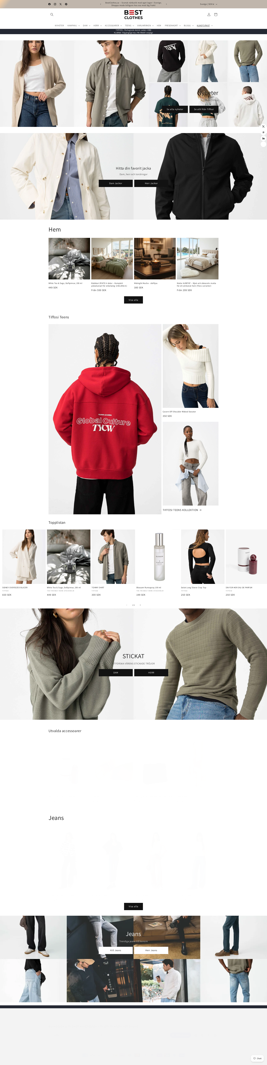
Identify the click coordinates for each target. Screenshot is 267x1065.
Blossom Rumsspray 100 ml (148, 587)
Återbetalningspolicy (126, 1058)
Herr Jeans (151, 950)
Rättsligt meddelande (194, 1058)
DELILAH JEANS (184, 892)
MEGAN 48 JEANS (99, 892)
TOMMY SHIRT (98, 587)
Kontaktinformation (162, 1058)
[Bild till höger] (140, 605)
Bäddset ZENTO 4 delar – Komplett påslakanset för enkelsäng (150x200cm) (109, 284)
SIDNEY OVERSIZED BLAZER (15, 587)
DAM (115, 672)
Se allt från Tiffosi (204, 109)
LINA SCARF (182, 794)
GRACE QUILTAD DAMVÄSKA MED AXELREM (153, 794)
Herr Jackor (151, 183)
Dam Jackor (115, 183)
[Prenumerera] (100, 1031)
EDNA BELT (96, 794)
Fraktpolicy (178, 1058)
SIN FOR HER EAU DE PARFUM (62, 794)
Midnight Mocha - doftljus (145, 283)
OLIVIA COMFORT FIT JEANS (61, 892)
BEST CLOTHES (76, 1058)
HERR (151, 672)
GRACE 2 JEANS (141, 892)
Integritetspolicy (108, 1058)
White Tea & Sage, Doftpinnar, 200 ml (65, 283)
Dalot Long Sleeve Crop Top (193, 587)
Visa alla (133, 299)
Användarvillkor (144, 1058)
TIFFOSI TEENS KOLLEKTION (180, 510)
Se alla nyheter (175, 109)
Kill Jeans (115, 950)
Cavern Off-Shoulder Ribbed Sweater (179, 411)
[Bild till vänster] (126, 605)
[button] (52, 14)
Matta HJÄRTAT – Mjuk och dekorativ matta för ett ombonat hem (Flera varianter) (196, 284)
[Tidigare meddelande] (100, 4)
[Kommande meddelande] (166, 4)
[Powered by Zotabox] (263, 144)
